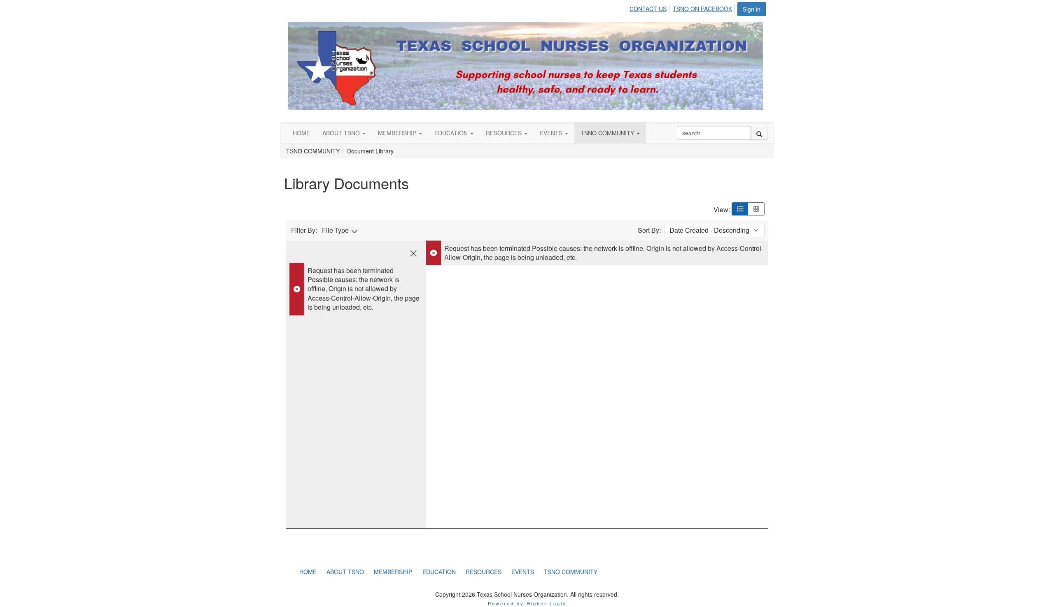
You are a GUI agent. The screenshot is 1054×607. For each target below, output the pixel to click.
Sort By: (649, 230)
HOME (301, 133)
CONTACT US (648, 9)
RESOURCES (504, 133)
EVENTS (552, 133)
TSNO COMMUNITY (608, 133)
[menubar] (683, 7)
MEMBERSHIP (398, 133)
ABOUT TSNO (341, 133)
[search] (759, 133)
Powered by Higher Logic (527, 603)
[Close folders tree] (413, 253)
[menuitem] (650, 7)
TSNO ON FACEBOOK (702, 9)
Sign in (751, 9)
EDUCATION (451, 133)
